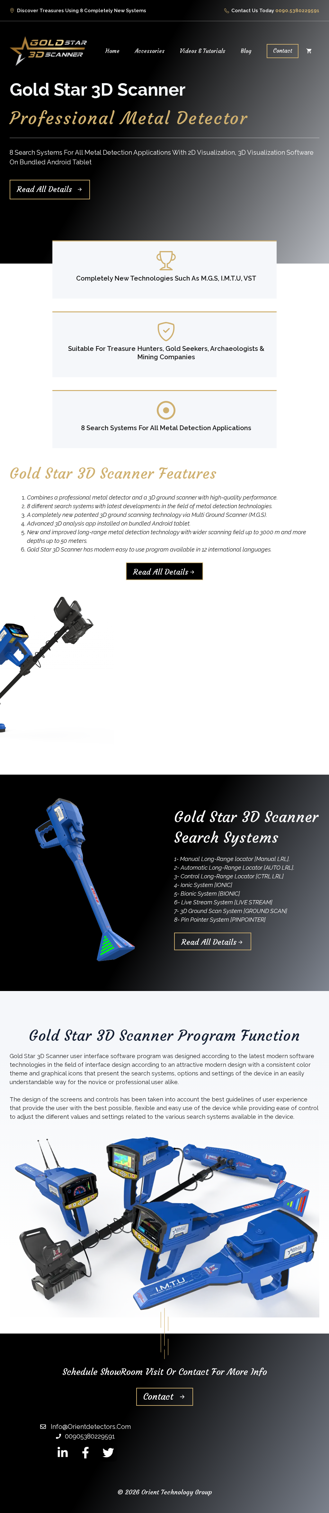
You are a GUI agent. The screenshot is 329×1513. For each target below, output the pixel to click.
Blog (246, 51)
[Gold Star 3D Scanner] (48, 50)
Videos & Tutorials (202, 51)
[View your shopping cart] (308, 51)
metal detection (217, 506)
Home (112, 51)
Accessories (149, 51)
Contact (282, 50)
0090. (282, 10)
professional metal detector (95, 497)
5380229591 (304, 10)
